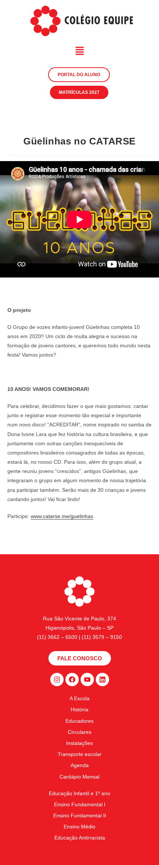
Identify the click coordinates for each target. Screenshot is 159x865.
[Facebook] (72, 679)
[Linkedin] (102, 679)
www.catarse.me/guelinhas (62, 516)
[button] (79, 52)
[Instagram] (57, 679)
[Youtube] (87, 679)
